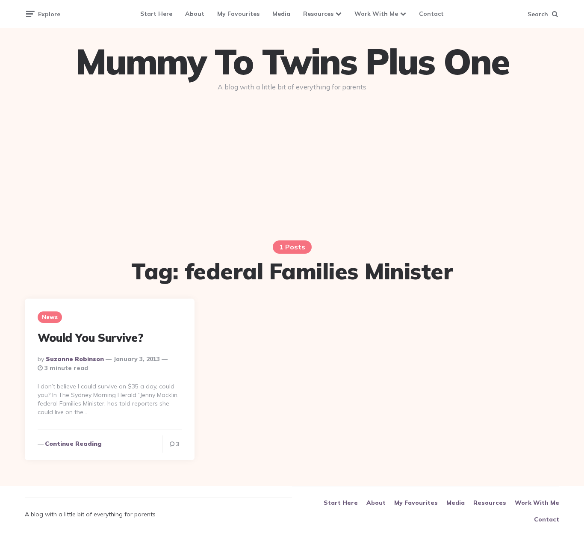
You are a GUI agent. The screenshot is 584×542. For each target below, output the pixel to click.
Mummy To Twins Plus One (292, 62)
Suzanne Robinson (75, 358)
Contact (431, 14)
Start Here (156, 14)
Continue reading (73, 443)
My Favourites (238, 14)
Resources (318, 14)
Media (281, 14)
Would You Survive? (90, 338)
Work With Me (376, 14)
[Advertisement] (292, 163)
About (194, 14)
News (50, 317)
